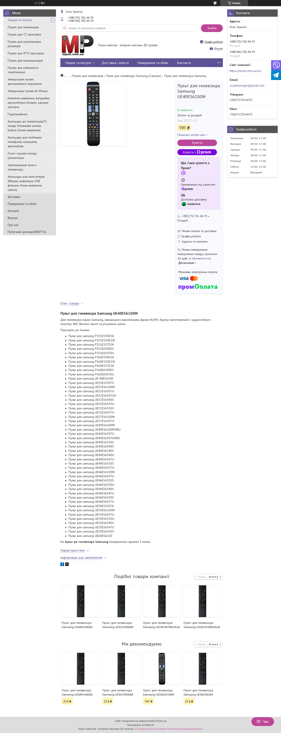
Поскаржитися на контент (152, 728)
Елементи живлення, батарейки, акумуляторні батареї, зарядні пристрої (29, 102)
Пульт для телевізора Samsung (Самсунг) (133, 76)
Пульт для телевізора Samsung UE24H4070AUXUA (161, 625)
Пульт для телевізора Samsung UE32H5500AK (117, 625)
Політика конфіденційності (186, 728)
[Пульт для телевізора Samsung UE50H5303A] (203, 668)
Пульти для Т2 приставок (24, 34)
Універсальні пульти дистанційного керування (25, 81)
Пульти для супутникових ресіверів (24, 44)
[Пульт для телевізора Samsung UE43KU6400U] (81, 601)
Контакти (13, 211)
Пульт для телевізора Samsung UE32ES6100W (158, 692)
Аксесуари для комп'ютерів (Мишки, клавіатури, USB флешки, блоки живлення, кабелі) (26, 183)
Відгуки (13, 218)
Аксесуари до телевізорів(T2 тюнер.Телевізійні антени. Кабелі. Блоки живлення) (27, 125)
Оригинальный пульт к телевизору (22, 167)
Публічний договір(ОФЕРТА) (27, 232)
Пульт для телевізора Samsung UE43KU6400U (77, 625)
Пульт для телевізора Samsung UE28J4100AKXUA (202, 625)
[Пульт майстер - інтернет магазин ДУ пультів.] (77, 45)
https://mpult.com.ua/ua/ (245, 71)
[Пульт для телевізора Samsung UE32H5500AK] (121, 601)
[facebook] (62, 565)
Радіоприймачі (17, 114)
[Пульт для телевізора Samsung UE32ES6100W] (162, 668)
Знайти (211, 28)
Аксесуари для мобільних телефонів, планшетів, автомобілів (25, 141)
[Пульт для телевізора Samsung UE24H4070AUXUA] (162, 601)
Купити (197, 142)
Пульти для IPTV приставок (26, 53)
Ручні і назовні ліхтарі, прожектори (22, 155)
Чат (266, 721)
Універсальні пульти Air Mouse (28, 91)
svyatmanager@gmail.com (247, 85)
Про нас (13, 225)
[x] (67, 565)
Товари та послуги (20, 20)
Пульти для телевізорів (23, 27)
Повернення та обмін (22, 204)
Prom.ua (161, 720)
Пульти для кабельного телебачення (23, 70)
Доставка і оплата (115, 62)
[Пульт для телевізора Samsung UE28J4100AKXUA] (203, 601)
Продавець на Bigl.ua (140, 724)
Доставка (14, 197)
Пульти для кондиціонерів (25, 60)
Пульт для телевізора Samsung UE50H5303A (198, 692)
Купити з (189, 152)
